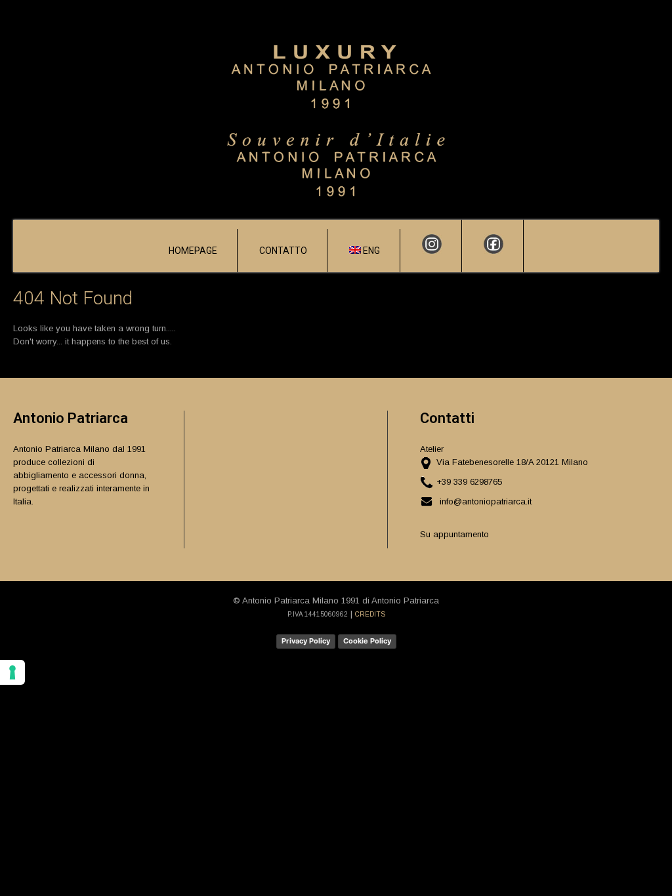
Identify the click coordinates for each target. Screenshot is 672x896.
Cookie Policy (367, 640)
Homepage (193, 250)
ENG (370, 250)
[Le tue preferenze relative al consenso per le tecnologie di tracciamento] (12, 672)
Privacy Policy (306, 640)
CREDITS (370, 614)
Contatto (283, 250)
